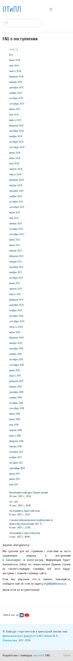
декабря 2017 (16, 451)
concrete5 (38, 655)
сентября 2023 (16, 207)
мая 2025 (14, 114)
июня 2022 (14, 245)
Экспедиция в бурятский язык (24, 510)
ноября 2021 (15, 272)
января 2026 (15, 82)
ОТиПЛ (12, 9)
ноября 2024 (15, 136)
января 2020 (15, 343)
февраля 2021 (16, 299)
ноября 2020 (15, 310)
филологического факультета (20, 636)
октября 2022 (16, 228)
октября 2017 (16, 462)
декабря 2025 (16, 87)
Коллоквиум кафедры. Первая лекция (28, 492)
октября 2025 (16, 98)
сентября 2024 (16, 147)
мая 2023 (14, 218)
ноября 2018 (15, 397)
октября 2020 (16, 315)
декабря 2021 (16, 267)
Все (11, 54)
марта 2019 (15, 375)
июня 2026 (14, 60)
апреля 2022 (15, 250)
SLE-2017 (14, 501)
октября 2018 (16, 403)
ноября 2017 (15, 457)
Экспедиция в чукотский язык (24, 533)
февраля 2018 (16, 441)
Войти (66, 655)
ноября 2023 (15, 196)
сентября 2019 (16, 364)
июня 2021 (14, 283)
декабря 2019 (16, 348)
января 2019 (15, 386)
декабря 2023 (16, 190)
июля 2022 (14, 239)
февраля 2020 (16, 337)
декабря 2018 (16, 392)
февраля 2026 (16, 76)
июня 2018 (14, 419)
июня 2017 (14, 479)
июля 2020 (14, 332)
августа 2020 (16, 326)
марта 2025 (15, 120)
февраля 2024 (16, 179)
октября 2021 (16, 277)
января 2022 (15, 261)
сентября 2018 (16, 408)
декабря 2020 (16, 304)
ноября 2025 (15, 92)
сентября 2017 (17, 468)
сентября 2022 (16, 234)
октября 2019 (16, 359)
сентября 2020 (16, 321)
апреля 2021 (15, 288)
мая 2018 (14, 424)
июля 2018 (14, 413)
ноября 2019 (15, 354)
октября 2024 (16, 141)
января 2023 (15, 223)
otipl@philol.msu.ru (55, 583)
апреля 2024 (15, 169)
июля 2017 (14, 473)
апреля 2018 (15, 430)
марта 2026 (15, 71)
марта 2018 (15, 435)
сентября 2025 (16, 103)
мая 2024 (14, 163)
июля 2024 (14, 152)
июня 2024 (14, 158)
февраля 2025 (16, 125)
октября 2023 (16, 201)
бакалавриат (13, 560)
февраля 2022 (16, 256)
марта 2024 (15, 174)
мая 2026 (14, 65)
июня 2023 (14, 212)
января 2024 (15, 185)
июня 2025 (14, 109)
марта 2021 (15, 294)
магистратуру (35, 560)
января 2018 (15, 446)
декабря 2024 (16, 130)
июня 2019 (14, 370)
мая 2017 (14, 484)
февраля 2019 (16, 381)
